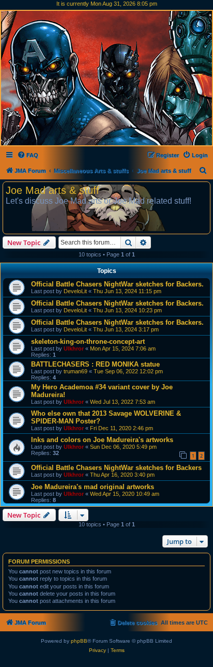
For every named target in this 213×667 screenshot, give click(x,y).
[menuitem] (27, 155)
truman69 (75, 371)
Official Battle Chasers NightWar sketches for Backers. (117, 284)
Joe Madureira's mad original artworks (92, 487)
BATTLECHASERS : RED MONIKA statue (95, 364)
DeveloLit (75, 291)
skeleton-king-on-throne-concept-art (88, 341)
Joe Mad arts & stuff (52, 190)
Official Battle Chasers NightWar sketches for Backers (116, 468)
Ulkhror (74, 348)
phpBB (79, 641)
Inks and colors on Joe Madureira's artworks (102, 440)
